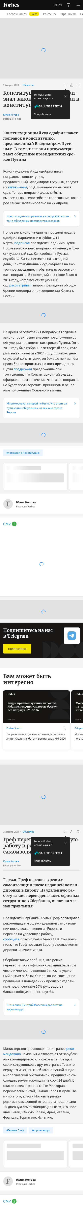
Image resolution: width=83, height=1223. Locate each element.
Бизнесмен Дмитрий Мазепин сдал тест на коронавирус (34, 1007)
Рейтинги (50, 14)
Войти (58, 5)
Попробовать (42, 114)
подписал (22, 242)
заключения (17, 187)
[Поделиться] (71, 85)
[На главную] (11, 5)
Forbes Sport (13, 728)
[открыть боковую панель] (68, 5)
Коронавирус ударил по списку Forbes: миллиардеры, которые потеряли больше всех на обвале (38, 1136)
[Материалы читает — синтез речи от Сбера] (65, 85)
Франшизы (68, 14)
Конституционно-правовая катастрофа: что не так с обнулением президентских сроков (38, 218)
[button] (78, 5)
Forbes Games (22, 14)
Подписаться (17, 649)
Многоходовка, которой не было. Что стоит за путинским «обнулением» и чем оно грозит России (37, 407)
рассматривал (20, 285)
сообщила (11, 939)
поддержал (23, 369)
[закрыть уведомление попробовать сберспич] (65, 96)
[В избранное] (78, 85)
